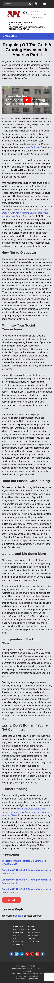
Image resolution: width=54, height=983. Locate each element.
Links (16, 936)
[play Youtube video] (27, 100)
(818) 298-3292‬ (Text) (37, 15)
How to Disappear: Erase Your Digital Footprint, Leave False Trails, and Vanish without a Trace (26, 212)
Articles (18, 942)
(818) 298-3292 (34, 12)
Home (31, 926)
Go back (11, 900)
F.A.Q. (16, 939)
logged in (19, 916)
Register (33, 942)
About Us (18, 929)
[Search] (30, 4)
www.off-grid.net (32, 147)
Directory (19, 933)
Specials (18, 926)
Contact (18, 945)
